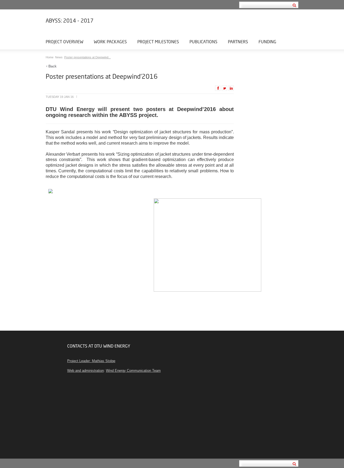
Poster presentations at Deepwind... (87, 57)
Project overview (64, 41)
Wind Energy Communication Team (133, 371)
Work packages (110, 41)
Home (50, 57)
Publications (203, 41)
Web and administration (85, 371)
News (59, 57)
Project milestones (158, 41)
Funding (267, 41)
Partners (238, 41)
